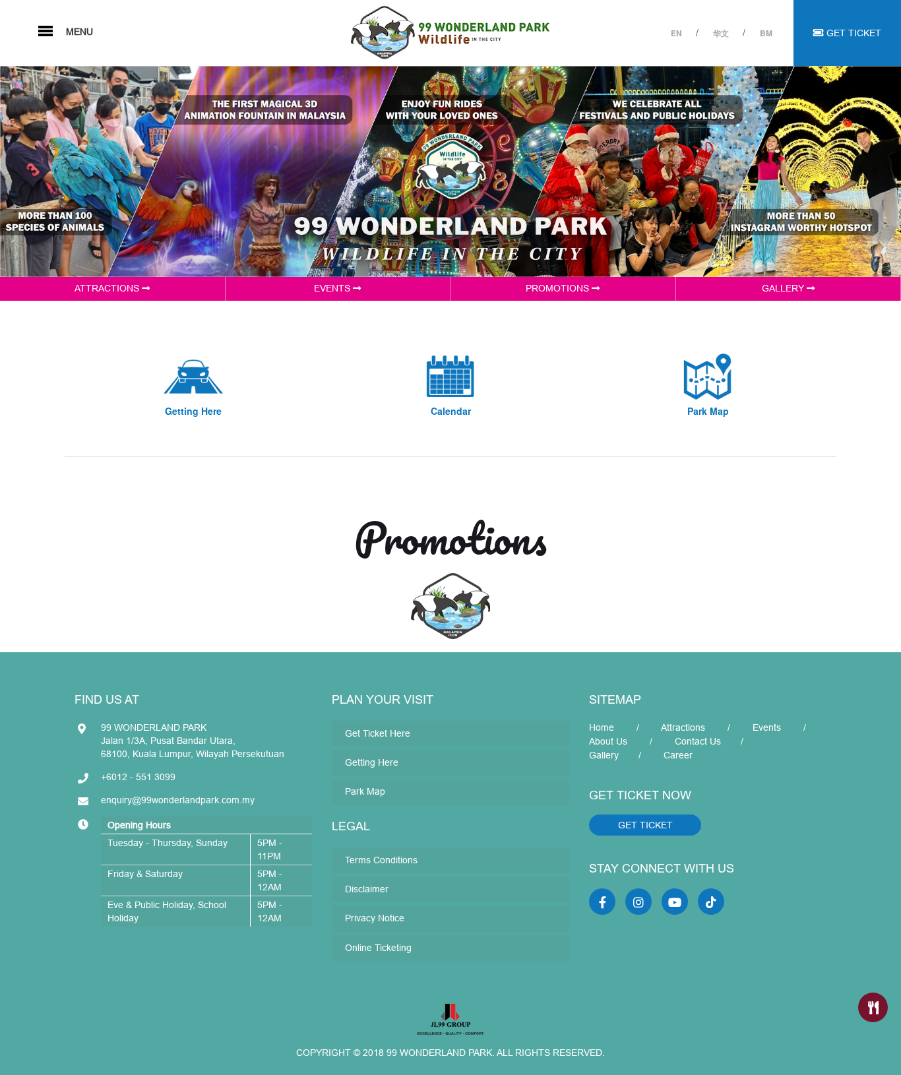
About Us (608, 741)
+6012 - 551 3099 (138, 777)
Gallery (604, 755)
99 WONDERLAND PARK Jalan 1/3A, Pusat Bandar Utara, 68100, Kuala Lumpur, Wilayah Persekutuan (192, 740)
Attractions (683, 727)
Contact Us (698, 741)
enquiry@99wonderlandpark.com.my (178, 800)
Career (678, 755)
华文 (722, 33)
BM (766, 33)
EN (677, 33)
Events (767, 727)
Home (601, 727)
